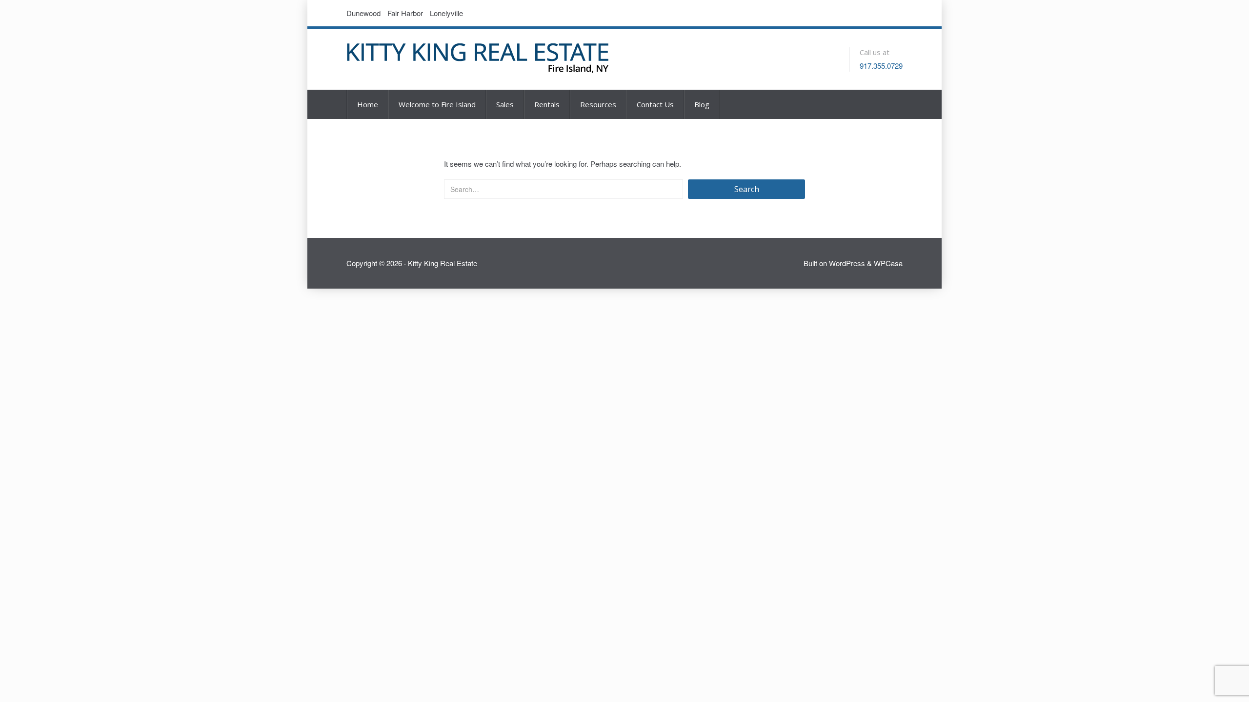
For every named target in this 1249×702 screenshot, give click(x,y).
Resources (598, 104)
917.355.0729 (881, 65)
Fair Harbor (405, 13)
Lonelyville (446, 13)
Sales (505, 104)
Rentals (547, 104)
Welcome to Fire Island (437, 104)
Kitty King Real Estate (442, 263)
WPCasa (888, 263)
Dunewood (363, 13)
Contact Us (655, 104)
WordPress (847, 263)
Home (367, 104)
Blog (701, 104)
